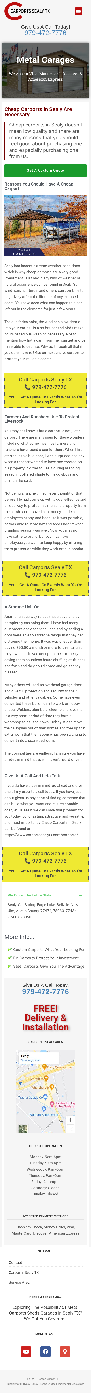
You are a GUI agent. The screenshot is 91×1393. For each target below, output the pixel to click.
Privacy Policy (29, 1384)
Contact (15, 1262)
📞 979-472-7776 (45, 387)
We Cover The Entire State (29, 895)
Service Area (19, 1282)
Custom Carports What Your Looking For (49, 949)
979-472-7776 (45, 32)
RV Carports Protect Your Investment (46, 958)
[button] (78, 11)
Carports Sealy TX (24, 1272)
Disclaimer (13, 1384)
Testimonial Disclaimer (70, 1384)
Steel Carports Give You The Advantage (48, 966)
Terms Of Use (47, 1384)
